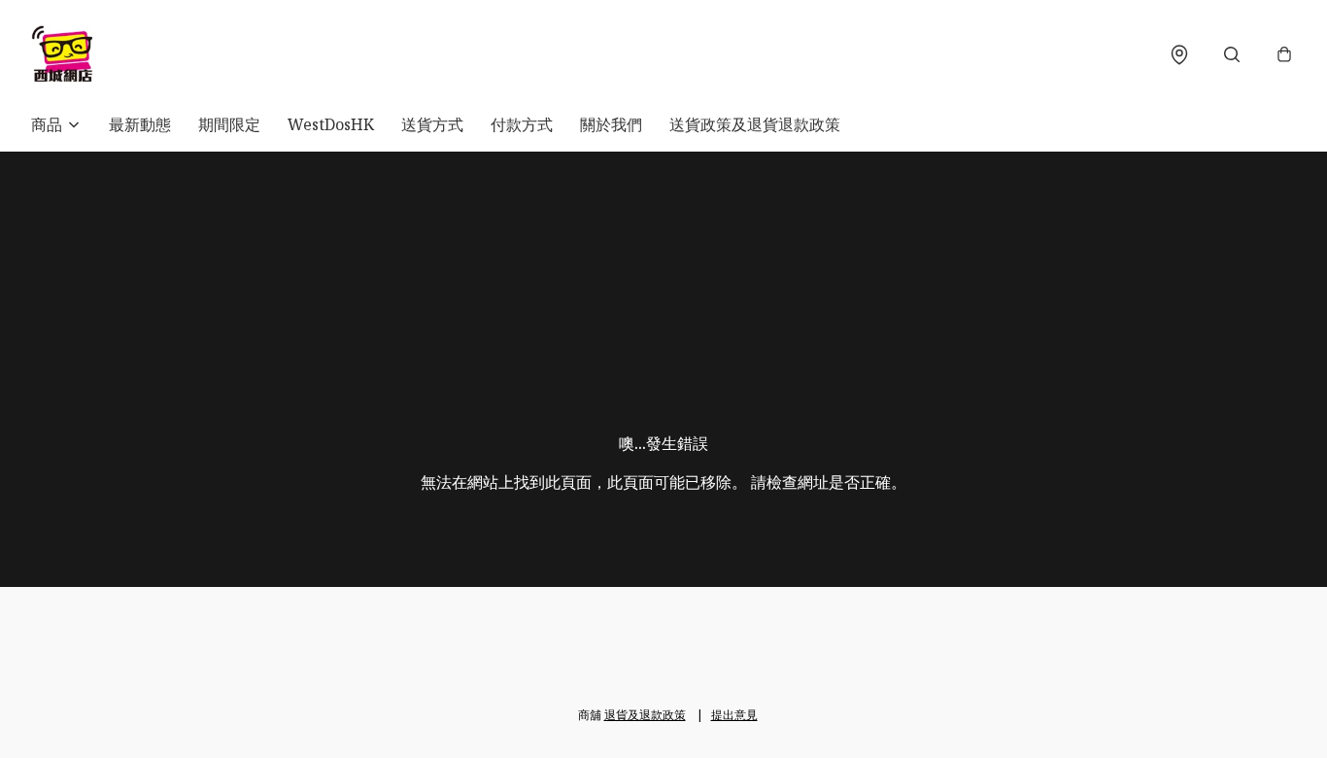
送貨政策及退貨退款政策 (754, 124)
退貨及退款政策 (645, 714)
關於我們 (611, 124)
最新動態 (140, 124)
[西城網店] (62, 54)
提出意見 (734, 714)
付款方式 (522, 124)
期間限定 (229, 124)
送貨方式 (432, 124)
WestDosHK (331, 124)
